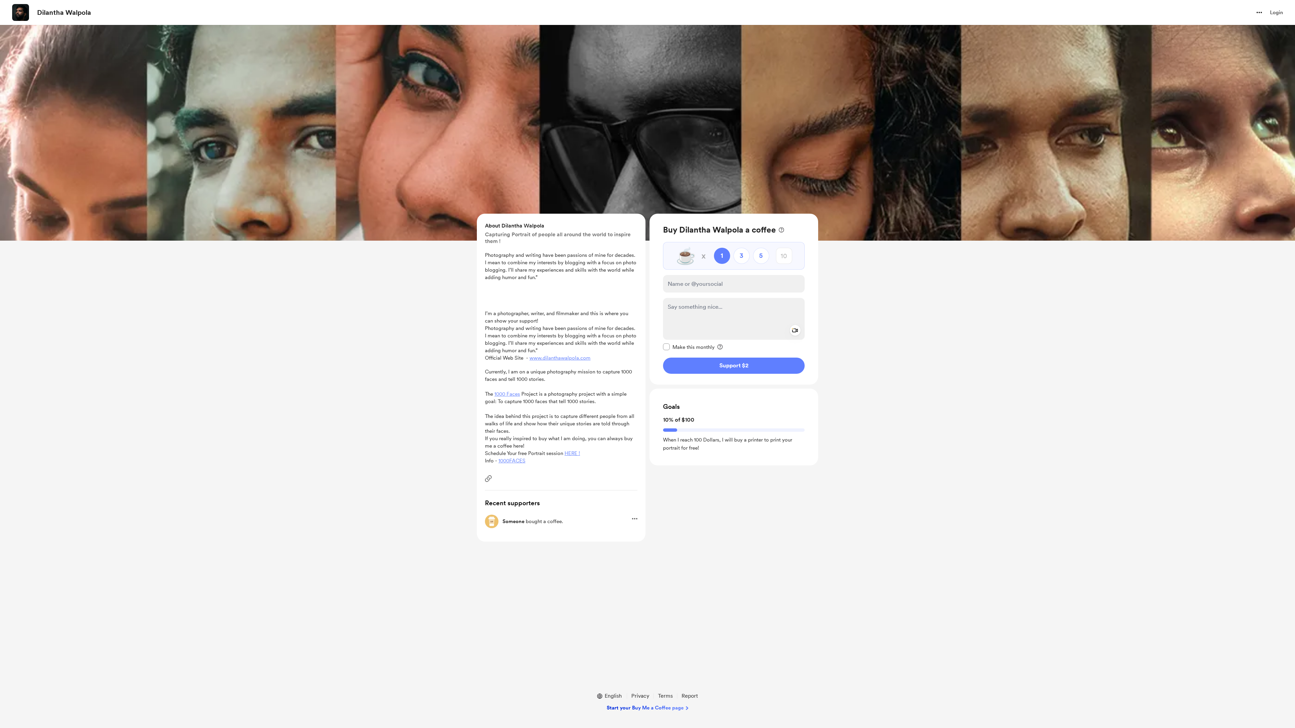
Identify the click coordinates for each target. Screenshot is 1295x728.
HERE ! (572, 453)
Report (690, 696)
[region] (734, 299)
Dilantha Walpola (64, 12)
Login (1276, 12)
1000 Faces (507, 394)
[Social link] (488, 478)
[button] (1259, 12)
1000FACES (511, 461)
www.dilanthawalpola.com (560, 358)
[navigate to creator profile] (20, 12)
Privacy (640, 696)
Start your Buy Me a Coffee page (645, 708)
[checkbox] (689, 346)
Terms (665, 696)
